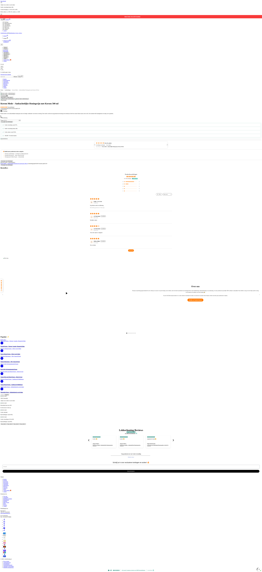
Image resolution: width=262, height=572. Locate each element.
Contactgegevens (7, 562)
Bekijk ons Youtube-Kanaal (195, 300)
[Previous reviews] (95, 145)
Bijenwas (6, 27)
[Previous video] (3, 295)
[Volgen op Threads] (4, 524)
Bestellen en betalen (7, 498)
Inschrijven (131, 471)
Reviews (5, 504)
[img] (131, 432)
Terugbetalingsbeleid (7, 565)
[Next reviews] (167, 145)
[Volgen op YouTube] (4, 528)
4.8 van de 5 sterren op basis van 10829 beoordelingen (133, 570)
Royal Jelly (5, 481)
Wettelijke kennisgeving (8, 567)
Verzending (5, 497)
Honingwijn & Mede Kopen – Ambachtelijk (14, 156)
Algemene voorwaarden (8, 566)
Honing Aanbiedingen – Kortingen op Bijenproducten (16, 153)
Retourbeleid (6, 500)
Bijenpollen (5, 483)
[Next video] (259, 295)
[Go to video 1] (126, 333)
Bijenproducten (7, 23)
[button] (4, 107)
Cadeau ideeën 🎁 (7, 490)
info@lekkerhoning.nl (5, 513)
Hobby (5, 29)
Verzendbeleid (6, 563)
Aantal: (2, 120)
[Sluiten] (2, 45)
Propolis (5, 480)
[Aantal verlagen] (5, 120)
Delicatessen (7, 25)
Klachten (5, 501)
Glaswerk (6, 28)
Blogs (4, 503)
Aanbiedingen (8, 90)
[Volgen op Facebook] (4, 520)
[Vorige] (1, 2)
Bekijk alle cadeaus (131, 457)
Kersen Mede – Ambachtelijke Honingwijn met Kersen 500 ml (14, 163)
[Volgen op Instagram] (4, 522)
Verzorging (6, 24)
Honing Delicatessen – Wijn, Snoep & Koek (14, 155)
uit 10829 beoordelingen (130, 433)
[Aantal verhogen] (20, 120)
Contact (5, 30)
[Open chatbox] (259, 569)
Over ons (5, 496)
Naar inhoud (3, 1)
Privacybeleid (6, 561)
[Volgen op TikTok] (4, 530)
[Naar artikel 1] (8, 99)
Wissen (15, 76)
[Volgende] (1, 14)
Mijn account (6, 502)
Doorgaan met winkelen (6, 74)
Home (2, 90)
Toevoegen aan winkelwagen (6, 121)
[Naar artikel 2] (22, 99)
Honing (6, 22)
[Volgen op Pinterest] (4, 526)
